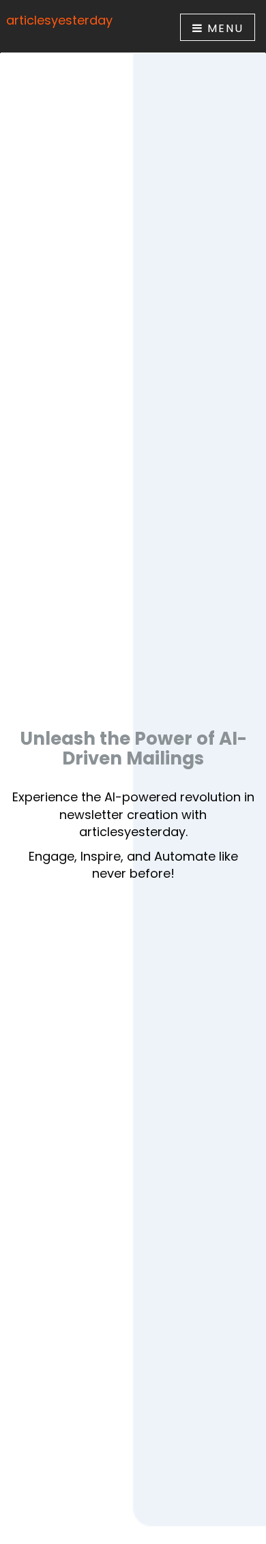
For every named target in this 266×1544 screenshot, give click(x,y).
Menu (223, 28)
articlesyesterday (59, 20)
